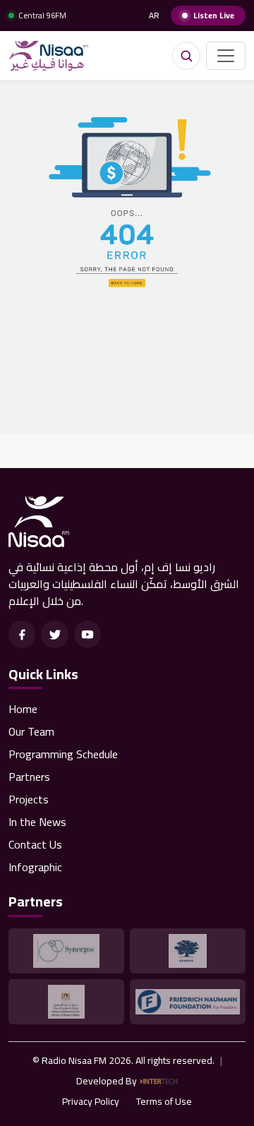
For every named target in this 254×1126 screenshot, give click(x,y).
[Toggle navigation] (226, 56)
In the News (37, 821)
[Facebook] (21, 634)
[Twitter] (54, 634)
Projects (28, 799)
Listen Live (213, 15)
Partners (29, 776)
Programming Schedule (63, 754)
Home (22, 708)
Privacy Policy (90, 1101)
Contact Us (35, 844)
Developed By (106, 1081)
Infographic (35, 867)
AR (154, 16)
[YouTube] (87, 634)
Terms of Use (164, 1101)
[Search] (186, 56)
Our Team (31, 731)
